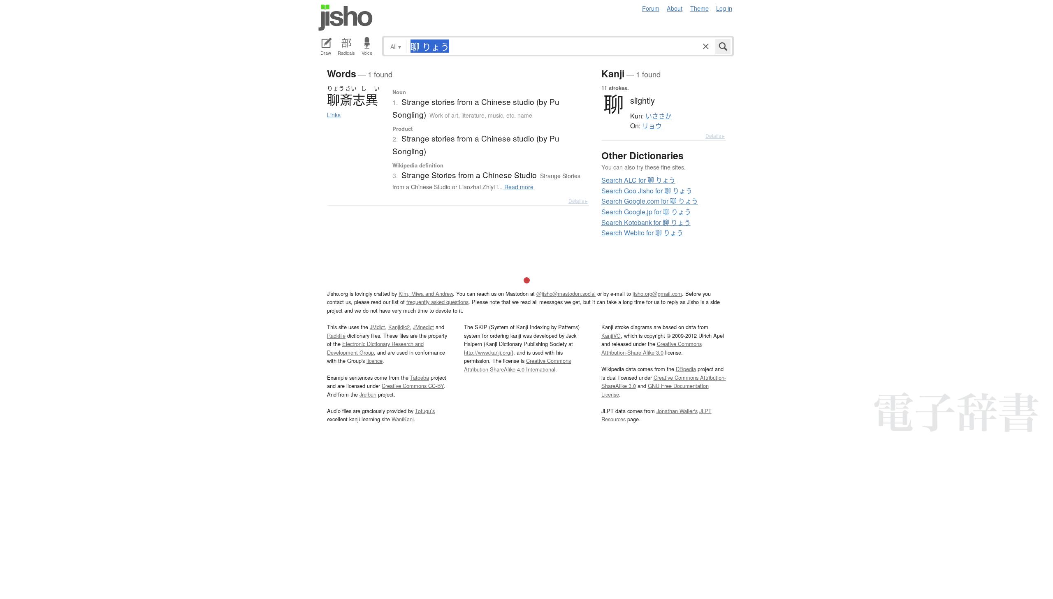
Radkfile (336, 335)
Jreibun (368, 394)
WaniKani (403, 419)
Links (334, 115)
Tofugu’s (425, 411)
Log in (724, 8)
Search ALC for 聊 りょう (638, 180)
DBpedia (686, 369)
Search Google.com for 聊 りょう (649, 201)
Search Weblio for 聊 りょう (642, 232)
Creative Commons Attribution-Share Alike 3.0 (651, 348)
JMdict (377, 327)
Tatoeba (419, 377)
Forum (650, 8)
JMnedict (423, 327)
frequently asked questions (437, 302)
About (674, 8)
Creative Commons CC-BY (413, 386)
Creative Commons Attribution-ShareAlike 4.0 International (517, 365)
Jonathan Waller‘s (677, 411)
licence (374, 361)
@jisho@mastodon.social (566, 293)
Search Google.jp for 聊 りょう (646, 211)
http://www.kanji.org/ (488, 352)
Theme (699, 8)
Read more (518, 187)
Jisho (345, 18)
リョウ (652, 125)
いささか (658, 116)
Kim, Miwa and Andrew (426, 293)
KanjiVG (611, 335)
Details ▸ (578, 200)
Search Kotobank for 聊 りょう (646, 222)
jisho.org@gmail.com (657, 293)
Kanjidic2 (399, 327)
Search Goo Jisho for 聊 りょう (646, 190)
